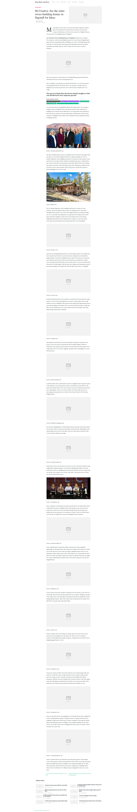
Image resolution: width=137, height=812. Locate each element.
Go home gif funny (51, 103)
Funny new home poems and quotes (70, 101)
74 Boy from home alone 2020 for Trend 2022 (56, 785)
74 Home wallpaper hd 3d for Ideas (87, 795)
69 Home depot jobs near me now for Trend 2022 (55, 790)
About (69, 2)
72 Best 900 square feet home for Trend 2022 (90, 801)
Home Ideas (81, 2)
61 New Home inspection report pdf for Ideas (56, 801)
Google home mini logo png (53, 101)
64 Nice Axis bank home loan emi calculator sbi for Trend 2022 (55, 795)
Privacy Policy (63, 2)
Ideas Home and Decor (38, 810)
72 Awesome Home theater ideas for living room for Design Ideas (89, 785)
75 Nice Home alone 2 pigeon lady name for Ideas (90, 790)
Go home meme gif (84, 101)
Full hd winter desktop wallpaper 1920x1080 (67, 103)
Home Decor (74, 2)
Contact (53, 2)
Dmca (58, 2)
